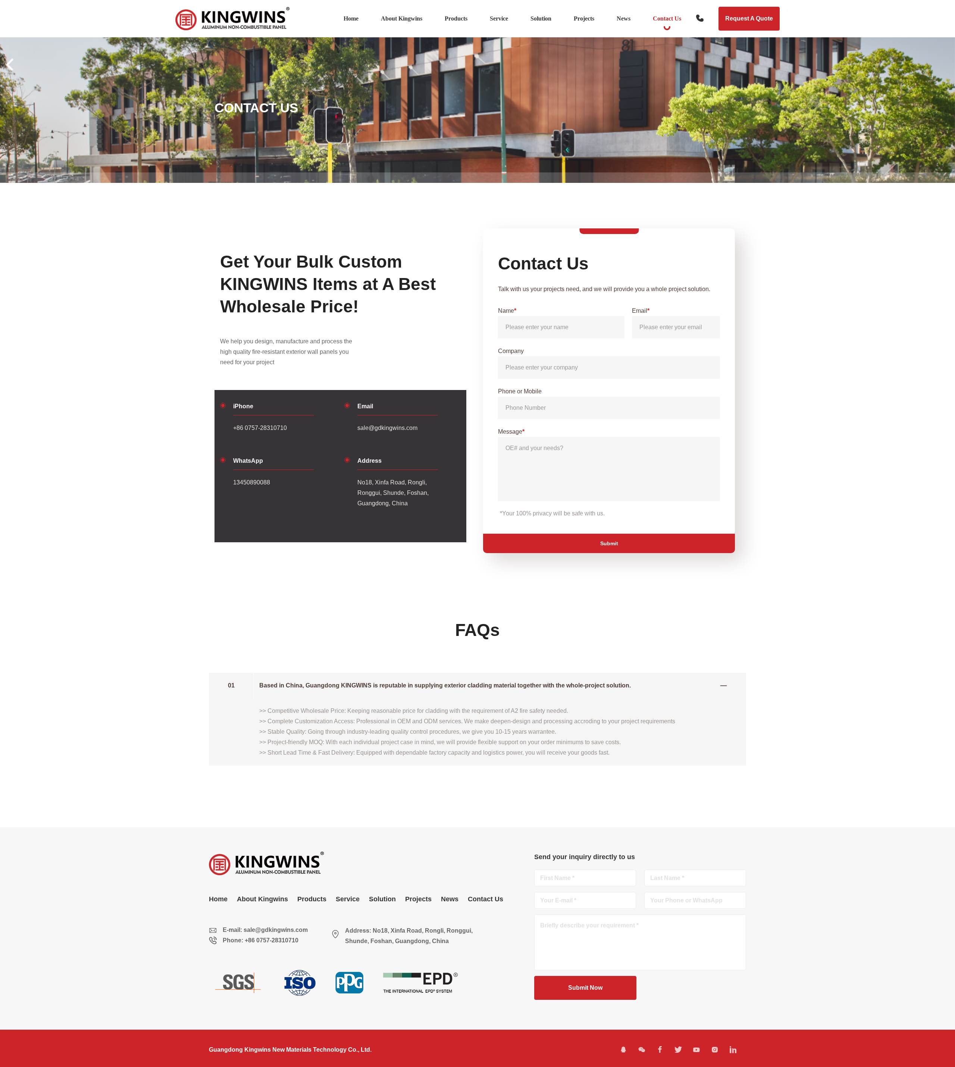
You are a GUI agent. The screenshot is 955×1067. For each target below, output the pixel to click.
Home (351, 18)
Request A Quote (749, 18)
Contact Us (667, 18)
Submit (609, 543)
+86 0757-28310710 (260, 428)
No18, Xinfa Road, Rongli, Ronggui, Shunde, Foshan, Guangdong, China (393, 492)
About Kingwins (401, 18)
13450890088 (251, 482)
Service (499, 18)
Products (456, 18)
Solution (540, 18)
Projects (584, 18)
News (623, 18)
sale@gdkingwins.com (387, 428)
